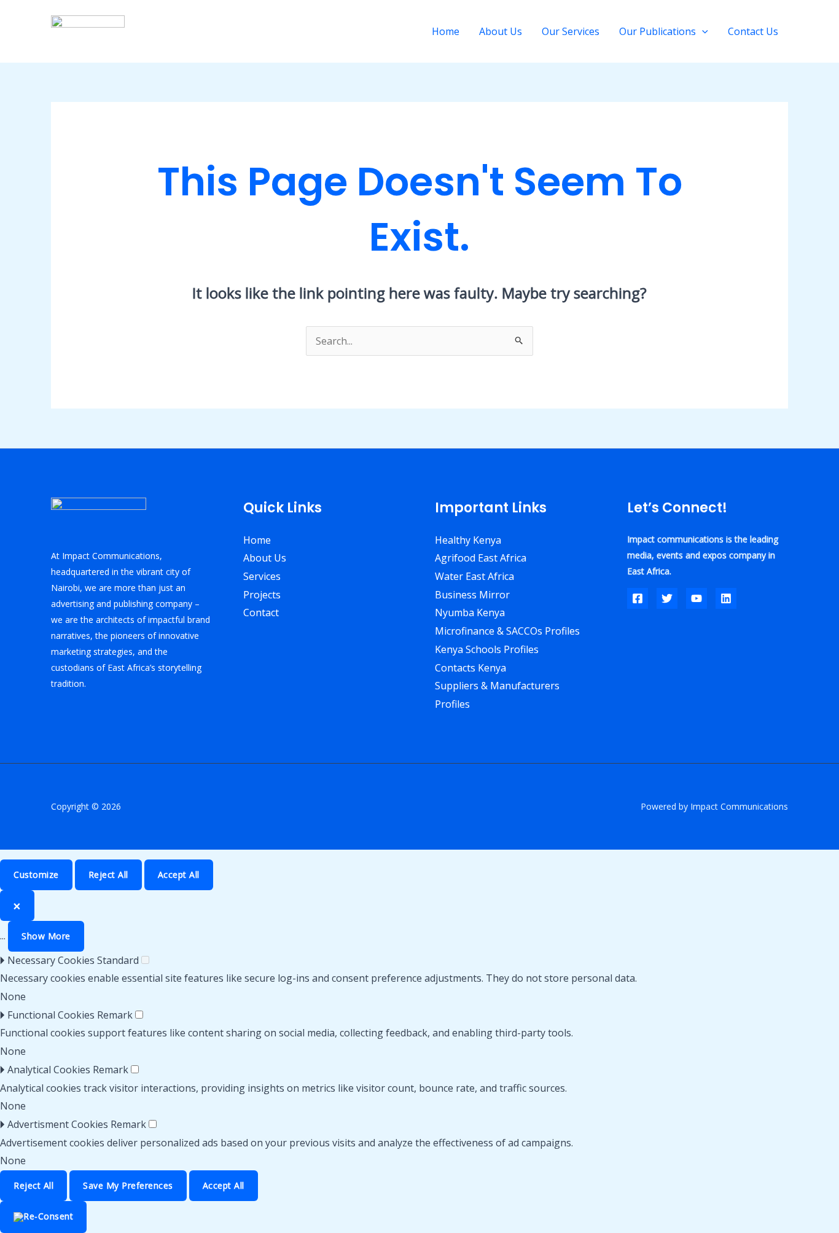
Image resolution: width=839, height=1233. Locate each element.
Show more (46, 936)
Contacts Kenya (470, 668)
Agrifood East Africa (480, 558)
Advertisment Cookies (57, 1124)
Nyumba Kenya (470, 612)
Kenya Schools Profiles (487, 649)
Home (445, 31)
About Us (500, 31)
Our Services (570, 31)
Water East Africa (474, 576)
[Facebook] (637, 598)
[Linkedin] (726, 598)
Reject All (108, 874)
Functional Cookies (51, 1015)
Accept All (179, 874)
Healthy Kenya (468, 540)
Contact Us (753, 31)
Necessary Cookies (51, 960)
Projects (262, 594)
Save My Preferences (128, 1185)
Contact (261, 612)
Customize (36, 874)
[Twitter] (667, 598)
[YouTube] (696, 598)
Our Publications (657, 31)
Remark (115, 1015)
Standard (118, 960)
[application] (702, 31)
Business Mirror (472, 594)
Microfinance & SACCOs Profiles (507, 631)
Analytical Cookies (48, 1069)
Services (262, 576)
